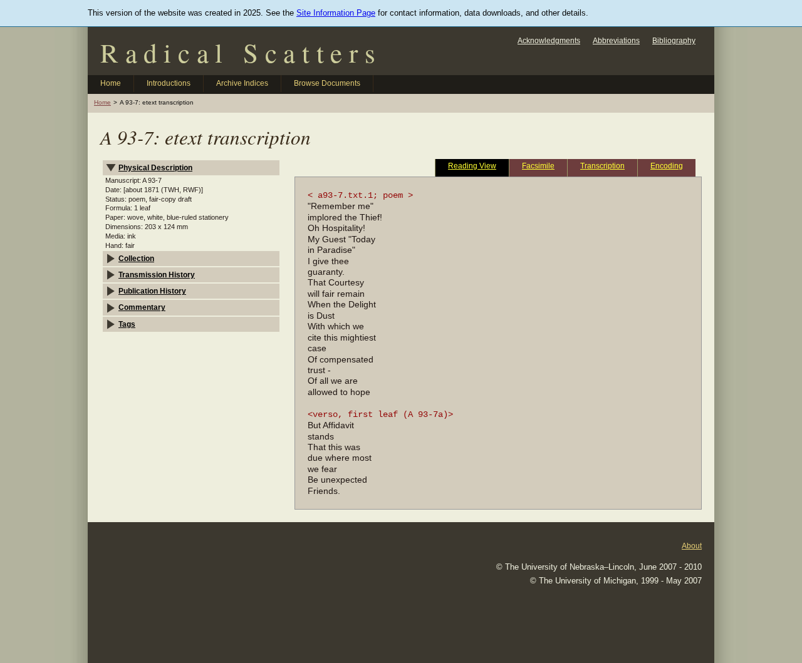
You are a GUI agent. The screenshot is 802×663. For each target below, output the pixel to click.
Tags (126, 324)
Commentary (141, 307)
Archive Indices (242, 83)
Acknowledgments (549, 40)
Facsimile (538, 166)
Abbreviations (616, 40)
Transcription (602, 166)
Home (110, 83)
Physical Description (155, 167)
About (692, 546)
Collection (136, 258)
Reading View (472, 166)
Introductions (168, 83)
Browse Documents (327, 83)
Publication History (152, 291)
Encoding (666, 166)
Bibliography (673, 40)
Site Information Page (335, 13)
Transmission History (156, 274)
